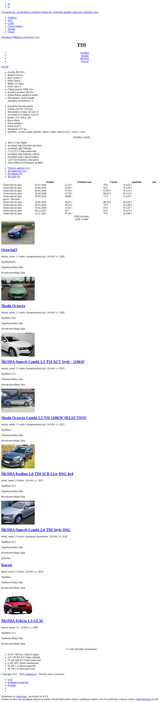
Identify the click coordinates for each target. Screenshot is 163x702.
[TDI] (4, 66)
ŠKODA (84, 58)
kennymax (21, 696)
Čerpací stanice (15, 26)
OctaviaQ (9, 250)
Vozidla (11, 29)
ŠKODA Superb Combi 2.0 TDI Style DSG (36, 530)
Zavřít (155, 699)
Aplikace (12, 17)
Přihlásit (16, 37)
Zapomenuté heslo (30, 37)
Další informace (144, 699)
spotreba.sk (30, 674)
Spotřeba (84, 52)
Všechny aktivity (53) (18, 168)
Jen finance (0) (15, 173)
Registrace (6, 37)
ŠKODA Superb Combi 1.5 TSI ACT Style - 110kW (43, 362)
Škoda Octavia (13, 306)
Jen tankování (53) (17, 171)
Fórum (11, 31)
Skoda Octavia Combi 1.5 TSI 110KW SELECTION (43, 418)
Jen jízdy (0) (14, 176)
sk (9, 4)
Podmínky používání (18, 682)
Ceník (11, 23)
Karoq (6, 565)
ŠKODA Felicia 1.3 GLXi (22, 621)
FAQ (10, 20)
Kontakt (12, 685)
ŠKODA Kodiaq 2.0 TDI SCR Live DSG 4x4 (37, 474)
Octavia (85, 61)
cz (9, 6)
